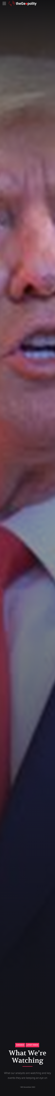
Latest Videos (32, 1045)
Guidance (20, 1045)
